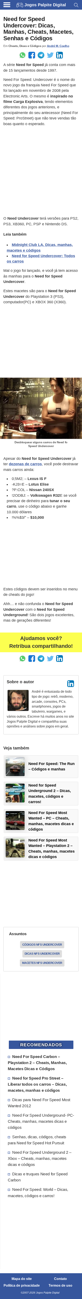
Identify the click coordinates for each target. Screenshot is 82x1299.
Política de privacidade (22, 1285)
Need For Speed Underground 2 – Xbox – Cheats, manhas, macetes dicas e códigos (39, 1158)
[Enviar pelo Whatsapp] (22, 55)
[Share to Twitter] (50, 55)
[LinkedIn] (70, 683)
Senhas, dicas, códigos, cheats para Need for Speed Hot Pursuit (37, 1139)
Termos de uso (60, 1285)
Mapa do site (22, 1279)
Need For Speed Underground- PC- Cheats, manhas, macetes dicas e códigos (41, 1121)
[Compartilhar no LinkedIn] (59, 55)
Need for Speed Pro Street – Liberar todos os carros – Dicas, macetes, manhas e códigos (37, 1084)
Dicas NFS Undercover (42, 953)
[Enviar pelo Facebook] (31, 55)
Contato (60, 1279)
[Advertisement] (41, 171)
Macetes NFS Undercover (42, 963)
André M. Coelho (58, 46)
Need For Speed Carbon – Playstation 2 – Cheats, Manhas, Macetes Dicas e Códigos (37, 1062)
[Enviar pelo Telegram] (41, 55)
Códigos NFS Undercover (42, 944)
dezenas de (25, 464)
